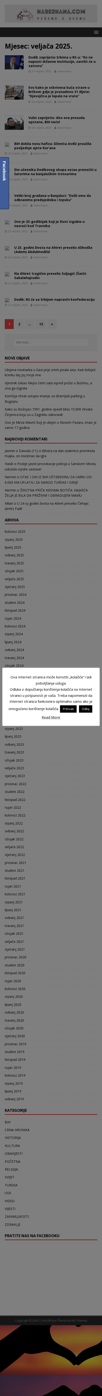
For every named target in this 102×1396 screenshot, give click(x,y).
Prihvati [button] (68, 709)
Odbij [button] (85, 709)
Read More (51, 717)
